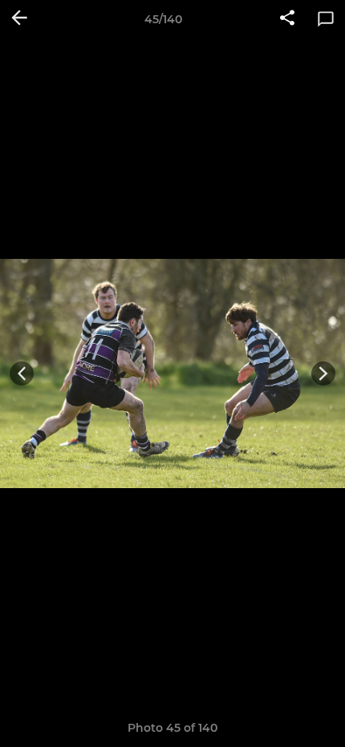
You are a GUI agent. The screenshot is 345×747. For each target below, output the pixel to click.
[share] (287, 19)
